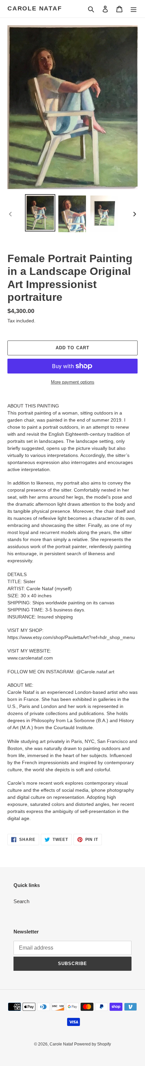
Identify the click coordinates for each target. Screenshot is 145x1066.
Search (21, 901)
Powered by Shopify (92, 1044)
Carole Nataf (34, 8)
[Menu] (133, 9)
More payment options (72, 382)
